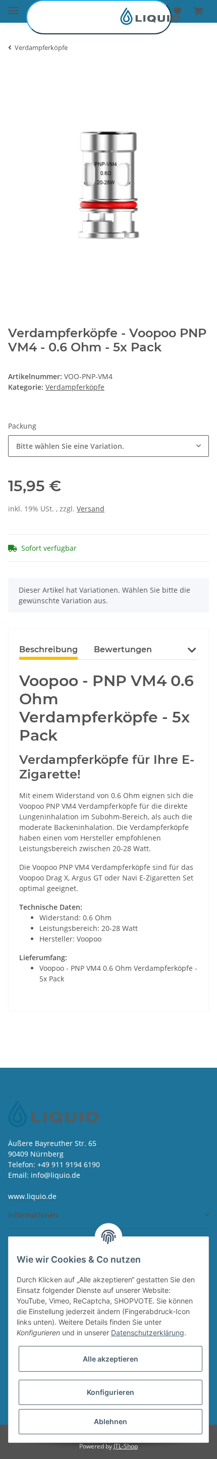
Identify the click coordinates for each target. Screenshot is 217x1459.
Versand (90, 508)
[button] (191, 656)
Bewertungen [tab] (123, 649)
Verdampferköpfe (74, 387)
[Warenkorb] (198, 11)
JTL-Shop (126, 1446)
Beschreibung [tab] (48, 649)
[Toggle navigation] (13, 6)
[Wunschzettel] (178, 11)
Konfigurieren (110, 1392)
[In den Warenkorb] (16, 79)
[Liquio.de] (99, 17)
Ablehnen (110, 1421)
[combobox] (108, 446)
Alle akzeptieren (110, 1358)
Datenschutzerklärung (147, 1332)
